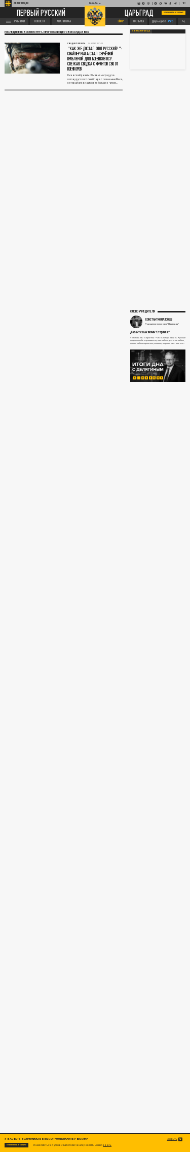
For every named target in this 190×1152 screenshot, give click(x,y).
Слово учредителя (142, 311)
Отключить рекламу (174, 12)
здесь (107, 1144)
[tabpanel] (158, 366)
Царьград (139, 12)
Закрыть (172, 1139)
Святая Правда (141, 31)
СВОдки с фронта (76, 43)
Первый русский (41, 12)
